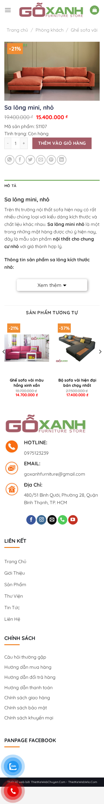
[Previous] (4, 362)
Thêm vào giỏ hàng (62, 143)
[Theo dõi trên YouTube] (73, 520)
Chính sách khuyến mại (28, 718)
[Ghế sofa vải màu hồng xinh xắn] (26, 348)
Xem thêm (50, 285)
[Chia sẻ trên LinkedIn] (61, 160)
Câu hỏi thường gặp (25, 657)
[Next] (100, 362)
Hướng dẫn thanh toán (28, 687)
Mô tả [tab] (10, 185)
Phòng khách (50, 30)
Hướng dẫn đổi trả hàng (29, 677)
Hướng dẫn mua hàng (27, 667)
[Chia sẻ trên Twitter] (30, 160)
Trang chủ (17, 30)
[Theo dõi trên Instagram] (41, 520)
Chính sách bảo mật (25, 707)
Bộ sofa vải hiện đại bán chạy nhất (77, 383)
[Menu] (7, 10)
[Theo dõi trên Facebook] (31, 520)
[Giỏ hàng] (94, 10)
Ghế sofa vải (84, 30)
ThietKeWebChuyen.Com (48, 782)
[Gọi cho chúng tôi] (62, 520)
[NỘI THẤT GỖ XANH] (51, 10)
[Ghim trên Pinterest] (51, 160)
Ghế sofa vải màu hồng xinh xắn (27, 383)
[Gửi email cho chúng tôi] (52, 520)
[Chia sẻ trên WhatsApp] (9, 160)
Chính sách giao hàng (27, 697)
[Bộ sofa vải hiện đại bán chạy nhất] (77, 348)
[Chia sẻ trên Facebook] (20, 160)
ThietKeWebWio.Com (82, 782)
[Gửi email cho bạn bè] (41, 160)
